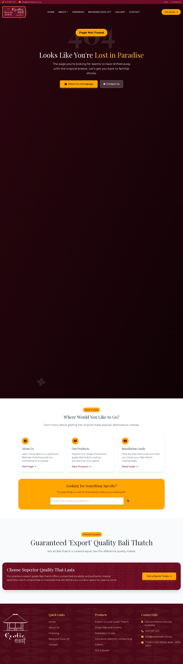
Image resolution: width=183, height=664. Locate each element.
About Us (54, 627)
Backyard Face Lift (59, 639)
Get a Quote (102, 650)
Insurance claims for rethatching (113, 639)
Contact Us (176, 2)
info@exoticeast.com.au (31, 2)
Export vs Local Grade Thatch (112, 621)
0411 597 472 (10, 2)
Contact (53, 644)
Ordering (54, 633)
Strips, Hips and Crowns (108, 627)
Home (52, 621)
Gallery (99, 644)
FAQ (166, 2)
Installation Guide (105, 633)
